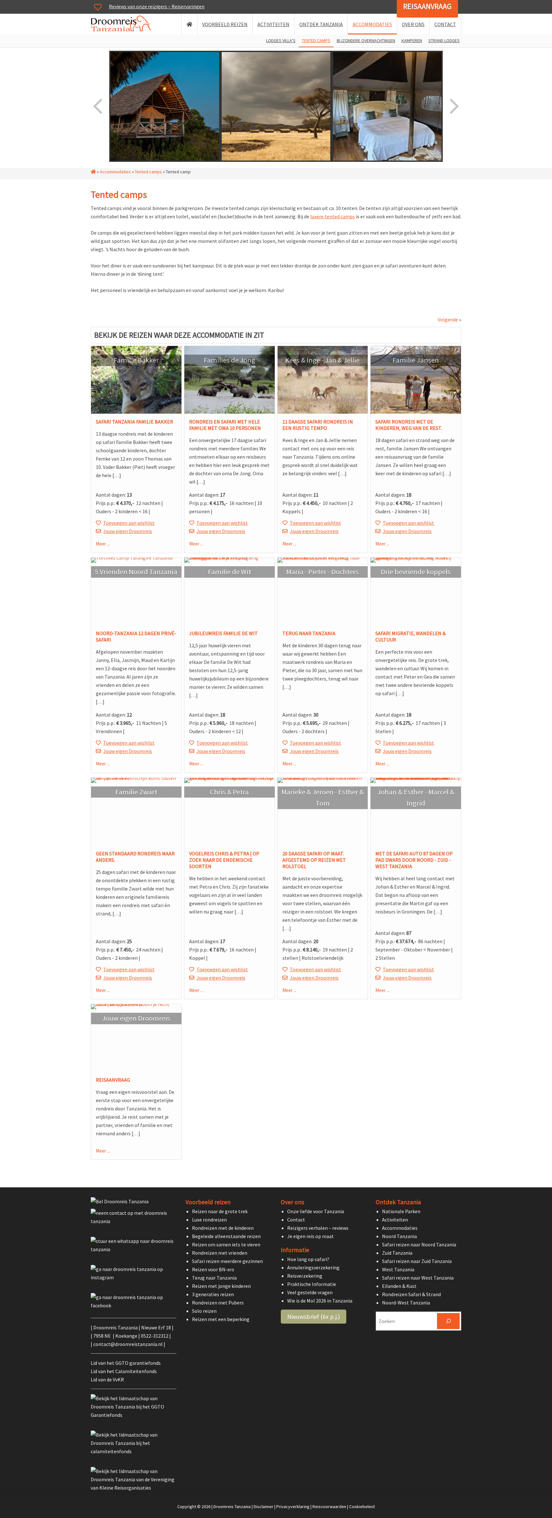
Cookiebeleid (362, 1506)
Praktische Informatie (311, 1284)
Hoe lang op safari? (308, 1259)
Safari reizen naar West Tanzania (418, 1277)
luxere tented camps (332, 216)
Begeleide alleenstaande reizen (226, 1236)
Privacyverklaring (293, 1506)
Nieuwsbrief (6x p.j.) (313, 1316)
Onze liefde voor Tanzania (315, 1211)
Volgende (448, 319)
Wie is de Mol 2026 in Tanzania (319, 1300)
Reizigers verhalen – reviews (318, 1228)
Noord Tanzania (399, 1236)
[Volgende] (453, 106)
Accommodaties (115, 172)
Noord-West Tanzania (406, 1302)
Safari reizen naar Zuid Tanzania (417, 1261)
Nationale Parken (401, 1211)
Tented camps (148, 172)
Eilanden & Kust (399, 1286)
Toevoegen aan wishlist (129, 523)
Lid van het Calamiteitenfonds (124, 1371)
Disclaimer (263, 1506)
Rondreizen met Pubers (218, 1302)
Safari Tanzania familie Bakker (134, 421)
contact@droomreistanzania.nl (128, 1344)
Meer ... (103, 544)
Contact (296, 1219)
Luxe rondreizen (209, 1219)
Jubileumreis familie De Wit (223, 633)
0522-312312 (154, 1336)
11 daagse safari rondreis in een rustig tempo (317, 424)
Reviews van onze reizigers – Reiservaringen (156, 6)
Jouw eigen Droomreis (127, 531)
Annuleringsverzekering (313, 1267)
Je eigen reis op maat (310, 1236)
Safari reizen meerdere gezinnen (227, 1261)
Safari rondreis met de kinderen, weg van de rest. (408, 424)
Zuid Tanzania (397, 1253)
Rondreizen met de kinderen (223, 1228)
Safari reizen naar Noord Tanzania (419, 1244)
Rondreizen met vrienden (219, 1253)
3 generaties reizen (213, 1294)
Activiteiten (395, 1219)
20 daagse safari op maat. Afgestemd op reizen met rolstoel (314, 859)
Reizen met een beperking (220, 1319)
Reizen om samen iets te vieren (226, 1244)
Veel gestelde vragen (310, 1292)
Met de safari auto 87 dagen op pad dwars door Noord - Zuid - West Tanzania (414, 859)
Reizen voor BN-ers (213, 1269)
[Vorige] (98, 106)
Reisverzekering (304, 1276)
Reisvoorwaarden (329, 1506)
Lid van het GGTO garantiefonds (126, 1363)
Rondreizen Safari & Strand (411, 1294)
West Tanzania (398, 1269)
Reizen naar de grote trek (220, 1211)
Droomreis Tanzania (123, 24)
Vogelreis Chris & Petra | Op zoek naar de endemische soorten (224, 859)
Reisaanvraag (427, 6)
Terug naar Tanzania (308, 633)
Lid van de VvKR (107, 1379)
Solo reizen (204, 1311)
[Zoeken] (448, 1321)
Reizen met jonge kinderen (221, 1286)
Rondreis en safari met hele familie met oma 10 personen (225, 424)
